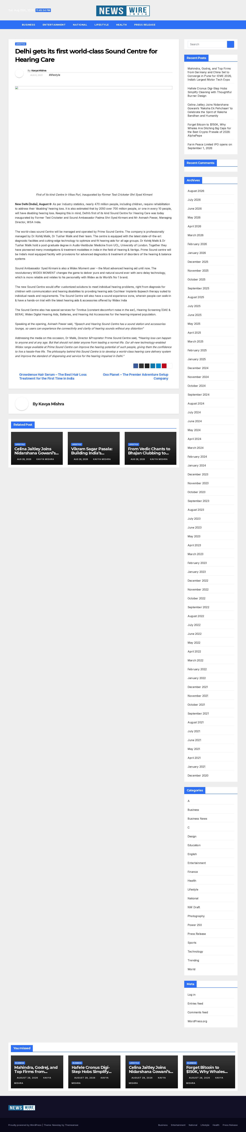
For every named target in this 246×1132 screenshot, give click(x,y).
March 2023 (195, 554)
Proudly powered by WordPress (25, 1125)
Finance (193, 871)
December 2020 (198, 775)
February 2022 (197, 669)
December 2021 (198, 687)
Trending (193, 960)
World (191, 969)
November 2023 (198, 483)
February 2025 (197, 350)
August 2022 (196, 616)
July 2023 (194, 518)
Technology (195, 951)
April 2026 (194, 226)
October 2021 (196, 704)
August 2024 (196, 403)
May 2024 (194, 430)
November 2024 (198, 377)
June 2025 (194, 315)
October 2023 (196, 492)
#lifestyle (54, 75)
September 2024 (199, 394)
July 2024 (194, 412)
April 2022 (194, 651)
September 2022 (198, 607)
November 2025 (198, 270)
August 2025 (196, 297)
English (192, 854)
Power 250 (195, 925)
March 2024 (196, 447)
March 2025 (195, 341)
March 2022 (195, 660)
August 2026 (196, 191)
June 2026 (195, 208)
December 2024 (198, 368)
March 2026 (195, 235)
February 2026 (197, 244)
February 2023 (197, 563)
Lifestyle (102, 24)
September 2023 (198, 501)
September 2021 (198, 713)
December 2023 (198, 474)
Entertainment (54, 24)
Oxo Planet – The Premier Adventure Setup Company (135, 376)
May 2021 (194, 749)
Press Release (144, 24)
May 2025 (194, 323)
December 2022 (198, 580)
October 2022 (196, 598)
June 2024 (195, 421)
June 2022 (194, 633)
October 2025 (196, 279)
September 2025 (198, 288)
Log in (191, 994)
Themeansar (71, 1125)
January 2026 (197, 253)
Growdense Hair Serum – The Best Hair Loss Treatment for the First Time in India (53, 376)
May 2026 (194, 217)
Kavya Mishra (38, 70)
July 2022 (194, 625)
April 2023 (194, 545)
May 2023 (194, 536)
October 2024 (197, 385)
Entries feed (195, 1003)
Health (121, 24)
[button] (237, 24)
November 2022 (198, 589)
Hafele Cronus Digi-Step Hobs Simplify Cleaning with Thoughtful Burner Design (210, 92)
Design (192, 836)
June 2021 (194, 740)
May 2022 (194, 642)
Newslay (56, 1125)
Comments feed (198, 1012)
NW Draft (194, 907)
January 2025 (197, 359)
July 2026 (194, 199)
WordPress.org (197, 1021)
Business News (197, 818)
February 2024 (197, 456)
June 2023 (194, 527)
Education (194, 845)
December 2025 (198, 261)
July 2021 (194, 731)
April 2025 (194, 332)
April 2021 (194, 757)
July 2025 (194, 306)
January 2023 (197, 571)
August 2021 (196, 722)
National (80, 24)
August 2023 (196, 509)
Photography (196, 916)
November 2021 (198, 695)
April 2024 (194, 439)
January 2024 (197, 465)
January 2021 (196, 766)
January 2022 (197, 678)
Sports (192, 942)
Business (28, 24)
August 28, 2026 (28, 1078)
